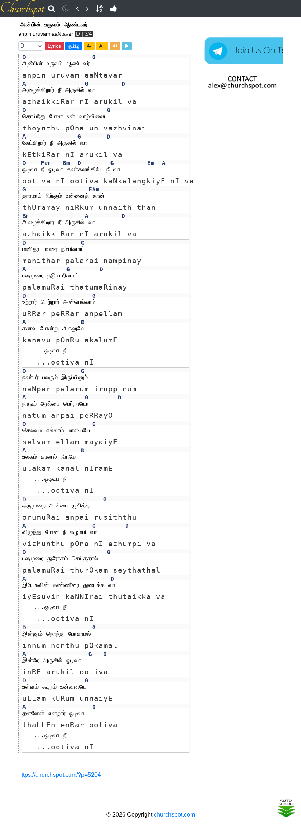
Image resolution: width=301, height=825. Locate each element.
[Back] (77, 8)
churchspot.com (174, 814)
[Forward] (87, 8)
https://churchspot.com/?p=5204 (59, 775)
